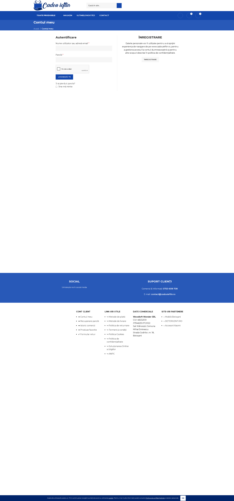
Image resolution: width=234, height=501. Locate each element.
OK (183, 498)
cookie (111, 498)
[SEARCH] (119, 5)
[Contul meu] (180, 15)
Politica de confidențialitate (155, 498)
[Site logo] (52, 5)
